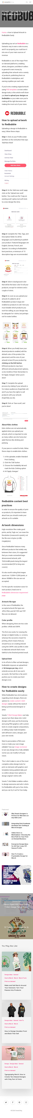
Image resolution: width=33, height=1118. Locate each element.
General (15, 974)
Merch (16, 978)
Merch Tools (23, 978)
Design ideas (9, 974)
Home (4, 32)
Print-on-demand (10, 981)
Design (7, 1063)
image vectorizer (21, 747)
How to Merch (9, 978)
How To (21, 1020)
